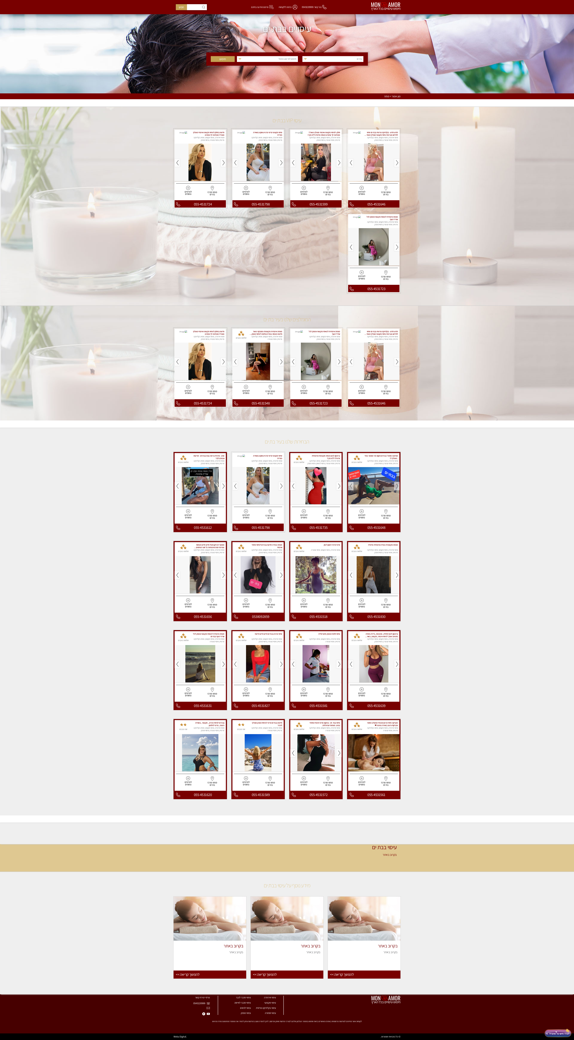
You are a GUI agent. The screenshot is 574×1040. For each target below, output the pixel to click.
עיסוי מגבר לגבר (243, 997)
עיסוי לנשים (245, 1007)
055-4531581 (319, 705)
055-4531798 (261, 204)
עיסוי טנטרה (270, 1012)
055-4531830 (376, 616)
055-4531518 (319, 616)
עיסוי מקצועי (270, 1002)
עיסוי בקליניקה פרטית (266, 1007)
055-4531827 (261, 705)
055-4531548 (261, 403)
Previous (396, 163)
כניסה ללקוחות (285, 7)
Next (350, 163)
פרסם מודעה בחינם (259, 7)
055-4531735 (319, 527)
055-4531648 (376, 527)
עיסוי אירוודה (270, 997)
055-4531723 (376, 289)
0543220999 (199, 1003)
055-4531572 (319, 795)
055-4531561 (376, 795)
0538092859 (260, 616)
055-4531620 (203, 795)
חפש (181, 7)
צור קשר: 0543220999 (312, 7)
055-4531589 (261, 795)
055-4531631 (203, 705)
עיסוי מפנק (246, 1012)
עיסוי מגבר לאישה (242, 1002)
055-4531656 (203, 616)
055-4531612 (203, 527)
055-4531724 (203, 204)
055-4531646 (376, 204)
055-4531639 (376, 705)
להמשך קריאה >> (342, 974)
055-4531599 (319, 204)
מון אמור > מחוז (392, 96)
